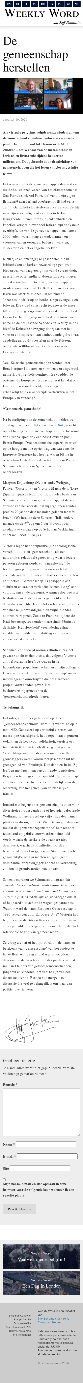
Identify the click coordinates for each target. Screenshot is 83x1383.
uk (51, 4)
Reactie (10, 1084)
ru (43, 4)
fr (17, 4)
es (59, 4)
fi (34, 4)
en (9, 4)
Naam (9, 1144)
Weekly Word (41, 12)
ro (68, 4)
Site (6, 1168)
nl (76, 4)
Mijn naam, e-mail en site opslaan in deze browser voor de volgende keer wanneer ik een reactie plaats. (38, 1189)
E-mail (9, 1156)
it (26, 4)
